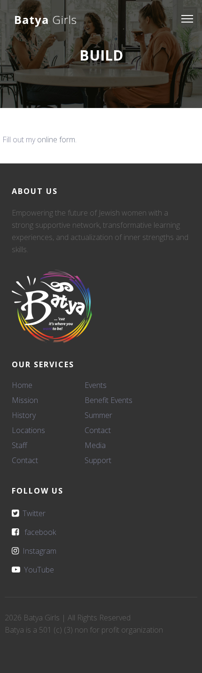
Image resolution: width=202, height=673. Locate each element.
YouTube (37, 570)
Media (95, 445)
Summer (98, 415)
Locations (28, 430)
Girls (45, 19)
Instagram (37, 551)
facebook (37, 532)
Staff (19, 445)
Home (22, 385)
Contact (25, 460)
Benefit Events (108, 400)
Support (98, 460)
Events (96, 385)
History (24, 415)
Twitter (32, 513)
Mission (25, 400)
